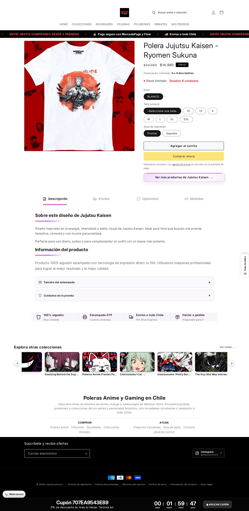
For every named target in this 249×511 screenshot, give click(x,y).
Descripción (57, 199)
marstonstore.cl (54, 484)
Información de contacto (183, 484)
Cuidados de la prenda (127, 295)
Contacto (189, 427)
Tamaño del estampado (127, 282)
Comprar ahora (184, 156)
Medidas (196, 199)
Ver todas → (227, 347)
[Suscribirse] (86, 453)
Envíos (104, 199)
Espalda (171, 133)
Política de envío (158, 484)
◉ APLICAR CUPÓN (217, 504)
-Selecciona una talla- (162, 110)
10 (188, 110)
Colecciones (111, 427)
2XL (186, 119)
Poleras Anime (59, 427)
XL (172, 119)
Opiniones (150, 199)
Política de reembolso (80, 484)
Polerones (77, 427)
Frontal (152, 133)
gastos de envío (181, 164)
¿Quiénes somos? (164, 431)
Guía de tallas (172, 427)
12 (200, 110)
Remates (84, 431)
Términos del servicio (133, 484)
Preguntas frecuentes (147, 427)
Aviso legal (207, 484)
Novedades (94, 427)
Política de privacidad (106, 484)
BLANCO (153, 96)
